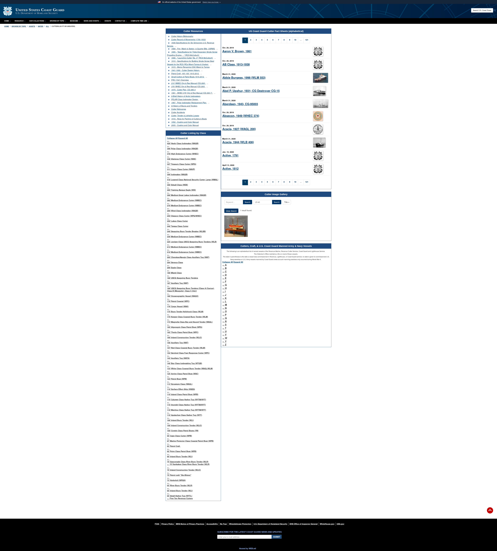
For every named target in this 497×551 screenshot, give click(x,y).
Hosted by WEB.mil (247, 548)
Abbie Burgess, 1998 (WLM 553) (243, 77)
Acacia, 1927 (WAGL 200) (239, 129)
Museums (74, 21)
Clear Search (231, 210)
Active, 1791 (230, 155)
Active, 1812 (230, 168)
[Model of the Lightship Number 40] (236, 226)
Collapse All (172, 138)
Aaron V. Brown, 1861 (237, 51)
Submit (276, 536)
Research (19, 21)
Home (6, 21)
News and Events (91, 21)
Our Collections (36, 21)
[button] (212, 2)
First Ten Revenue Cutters (181, 498)
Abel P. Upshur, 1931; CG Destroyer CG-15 (251, 91)
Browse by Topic (57, 21)
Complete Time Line (139, 21)
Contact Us (120, 21)
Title (286, 202)
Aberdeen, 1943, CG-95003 (240, 104)
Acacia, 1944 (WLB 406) (238, 142)
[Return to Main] (490, 512)
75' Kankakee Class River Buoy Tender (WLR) (190, 464)
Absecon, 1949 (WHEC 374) (240, 116)
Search (247, 202)
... (175, 46)
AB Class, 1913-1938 (236, 64)
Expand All (183, 138)
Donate (108, 21)
